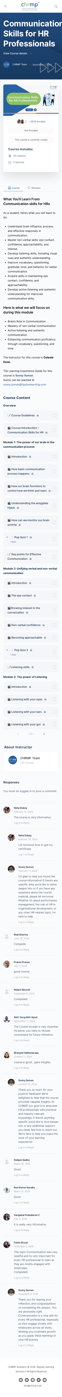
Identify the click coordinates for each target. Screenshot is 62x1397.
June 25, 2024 (21, 938)
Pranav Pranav (22, 962)
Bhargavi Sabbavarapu (26, 1052)
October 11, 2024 (23, 1056)
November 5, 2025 (24, 1246)
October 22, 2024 (27, 1084)
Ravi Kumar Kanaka (24, 1187)
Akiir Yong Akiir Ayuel (25, 1017)
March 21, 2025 (22, 1191)
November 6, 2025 (28, 1294)
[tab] (13, 187)
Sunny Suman (26, 867)
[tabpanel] (31, 289)
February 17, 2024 (27, 870)
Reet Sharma (21, 934)
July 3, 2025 (20, 1218)
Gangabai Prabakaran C (27, 1215)
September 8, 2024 (24, 993)
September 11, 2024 (24, 1021)
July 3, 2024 (20, 965)
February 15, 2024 (23, 811)
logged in (26, 791)
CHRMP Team (30, 758)
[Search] (56, 6)
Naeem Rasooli (22, 989)
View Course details (15, 53)
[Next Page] (44, 734)
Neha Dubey (20, 807)
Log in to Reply (21, 822)
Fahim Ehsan (21, 1242)
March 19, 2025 (22, 1163)
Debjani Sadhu (22, 1159)
